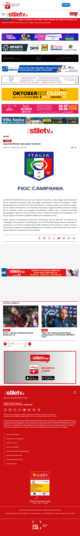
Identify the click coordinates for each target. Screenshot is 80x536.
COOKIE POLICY (11, 464)
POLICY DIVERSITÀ (12, 447)
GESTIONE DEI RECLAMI (14, 455)
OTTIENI (66, 5)
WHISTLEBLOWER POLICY (14, 459)
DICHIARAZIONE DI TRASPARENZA (17, 451)
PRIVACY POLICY (12, 443)
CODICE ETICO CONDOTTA (15, 439)
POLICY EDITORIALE (12, 434)
